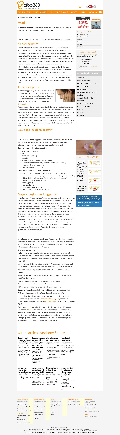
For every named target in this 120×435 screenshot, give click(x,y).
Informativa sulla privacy (91, 416)
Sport (35, 12)
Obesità (36, 403)
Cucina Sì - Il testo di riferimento (90, 401)
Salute (43, 12)
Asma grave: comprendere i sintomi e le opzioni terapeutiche (24, 371)
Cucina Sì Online (72, 403)
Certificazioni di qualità (23, 421)
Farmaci (79, 42)
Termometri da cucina (90, 408)
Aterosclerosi (37, 405)
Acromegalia (82, 89)
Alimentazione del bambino (24, 407)
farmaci (31, 310)
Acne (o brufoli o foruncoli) (87, 83)
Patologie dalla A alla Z (84, 32)
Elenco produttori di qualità (24, 423)
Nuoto (52, 414)
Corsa (52, 410)
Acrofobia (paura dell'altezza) (88, 92)
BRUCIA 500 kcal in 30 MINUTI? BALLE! (82, 173)
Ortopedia (80, 46)
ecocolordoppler (50, 301)
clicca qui (92, 54)
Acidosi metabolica (84, 81)
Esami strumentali (82, 37)
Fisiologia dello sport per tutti (58, 405)
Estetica (79, 39)
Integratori (80, 44)
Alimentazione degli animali (24, 410)
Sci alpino (53, 408)
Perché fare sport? (55, 403)
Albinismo (80, 109)
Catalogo (93, 12)
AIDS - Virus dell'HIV (85, 103)
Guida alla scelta (21, 419)
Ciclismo (53, 412)
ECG (57, 299)
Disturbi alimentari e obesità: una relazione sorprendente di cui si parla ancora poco (53, 373)
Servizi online (62, 12)
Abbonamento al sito (90, 410)
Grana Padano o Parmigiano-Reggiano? (82, 188)
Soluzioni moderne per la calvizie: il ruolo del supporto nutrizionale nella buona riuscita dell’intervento (38, 343)
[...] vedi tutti (80, 77)
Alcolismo (80, 112)
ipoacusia (21, 104)
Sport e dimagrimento (56, 401)
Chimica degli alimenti (22, 401)
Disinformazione (21, 408)
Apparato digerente (39, 412)
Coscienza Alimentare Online (75, 405)
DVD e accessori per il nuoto (92, 411)
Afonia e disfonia (83, 106)
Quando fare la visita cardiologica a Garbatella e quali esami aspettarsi (24, 341)
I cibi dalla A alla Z (21, 405)
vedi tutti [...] (80, 115)
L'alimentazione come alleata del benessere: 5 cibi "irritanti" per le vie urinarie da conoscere (38, 373)
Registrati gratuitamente (74, 401)
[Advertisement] (89, 129)
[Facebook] (94, 6)
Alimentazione (24, 12)
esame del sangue (48, 299)
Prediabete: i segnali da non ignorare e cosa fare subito (66, 341)
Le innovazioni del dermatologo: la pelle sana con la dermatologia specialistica (67, 372)
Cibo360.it (24, 17)
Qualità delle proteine (82, 179)
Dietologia (19, 403)
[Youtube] (89, 6)
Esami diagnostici (38, 414)
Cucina (51, 12)
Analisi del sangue (82, 34)
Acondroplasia (82, 86)
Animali (83, 12)
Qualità (74, 12)
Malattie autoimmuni (39, 407)
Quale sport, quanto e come (58, 407)
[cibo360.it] (28, 9)
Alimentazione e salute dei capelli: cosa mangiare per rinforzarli (52, 341)
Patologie (37, 17)
